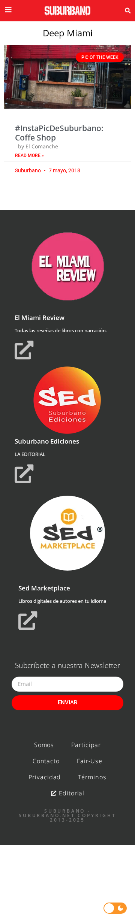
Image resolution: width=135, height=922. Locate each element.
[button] (128, 11)
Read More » (29, 155)
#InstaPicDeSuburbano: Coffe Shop (59, 133)
